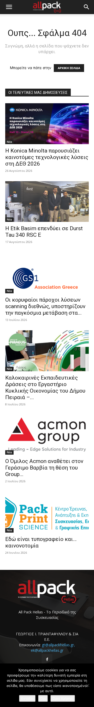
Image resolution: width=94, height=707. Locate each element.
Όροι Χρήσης (62, 698)
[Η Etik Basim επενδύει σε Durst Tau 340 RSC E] (47, 201)
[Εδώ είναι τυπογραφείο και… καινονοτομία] (47, 512)
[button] (9, 7)
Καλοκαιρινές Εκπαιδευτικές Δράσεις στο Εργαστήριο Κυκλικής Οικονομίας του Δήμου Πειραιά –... (45, 387)
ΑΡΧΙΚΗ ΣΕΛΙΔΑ (69, 68)
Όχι (43, 698)
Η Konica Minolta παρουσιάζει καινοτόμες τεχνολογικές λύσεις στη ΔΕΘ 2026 (46, 157)
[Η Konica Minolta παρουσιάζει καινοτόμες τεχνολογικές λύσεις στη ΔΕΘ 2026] (47, 123)
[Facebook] (47, 659)
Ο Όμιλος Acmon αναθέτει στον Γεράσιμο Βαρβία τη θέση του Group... (44, 467)
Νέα (9, 142)
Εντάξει (27, 698)
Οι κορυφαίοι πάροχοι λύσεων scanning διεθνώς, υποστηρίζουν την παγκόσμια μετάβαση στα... (45, 306)
